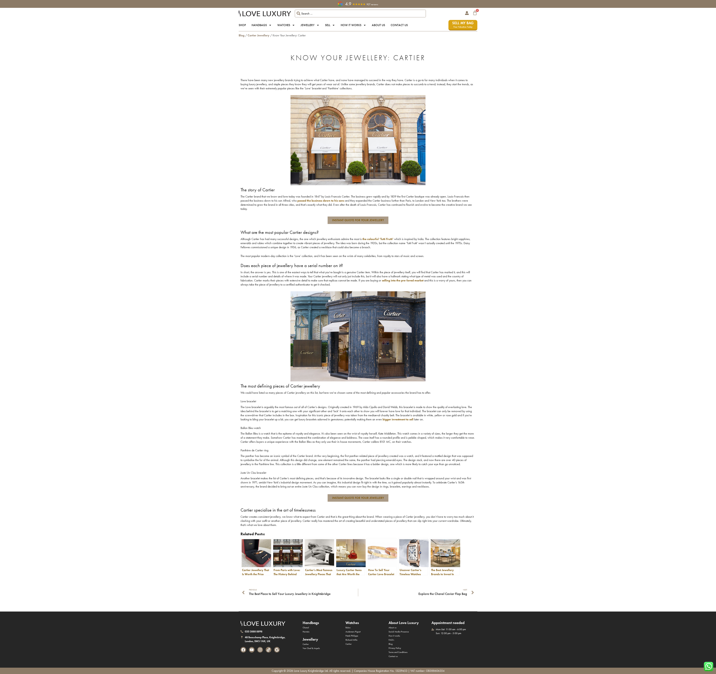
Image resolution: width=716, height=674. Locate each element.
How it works (351, 25)
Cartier (306, 644)
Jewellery (308, 25)
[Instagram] (260, 650)
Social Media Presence (399, 631)
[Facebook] (243, 650)
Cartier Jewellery (258, 35)
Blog (241, 35)
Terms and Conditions (398, 652)
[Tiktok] (268, 650)
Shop (242, 25)
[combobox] (360, 13)
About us (378, 25)
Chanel (306, 627)
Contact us (399, 25)
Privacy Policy (395, 648)
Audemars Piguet (353, 631)
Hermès (306, 631)
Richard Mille (351, 640)
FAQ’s (391, 640)
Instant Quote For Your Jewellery (358, 220)
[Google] (277, 650)
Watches (283, 25)
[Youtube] (252, 650)
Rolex (348, 627)
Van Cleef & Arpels (311, 648)
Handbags (259, 25)
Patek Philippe (352, 635)
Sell (327, 25)
